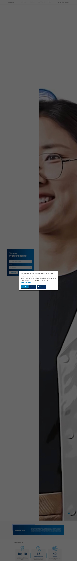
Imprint (29, 282)
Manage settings (41, 286)
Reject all (33, 286)
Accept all (25, 286)
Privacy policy (24, 282)
